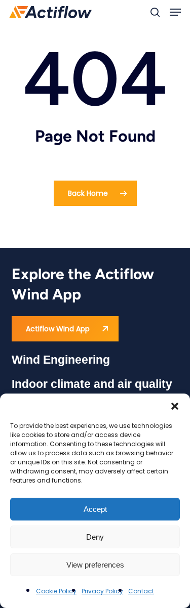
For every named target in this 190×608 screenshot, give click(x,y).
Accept (95, 509)
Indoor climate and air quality (92, 383)
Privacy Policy (102, 591)
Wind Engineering (61, 359)
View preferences (95, 564)
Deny (95, 537)
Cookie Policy (56, 591)
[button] (175, 406)
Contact (141, 591)
